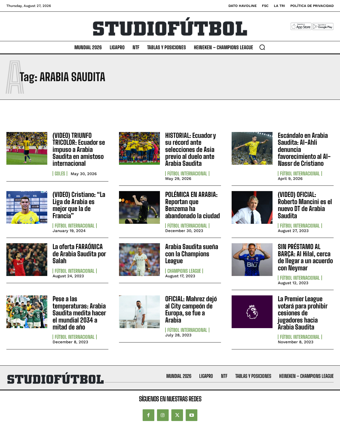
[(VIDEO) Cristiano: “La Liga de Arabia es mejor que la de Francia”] (26, 207)
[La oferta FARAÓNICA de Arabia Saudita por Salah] (26, 259)
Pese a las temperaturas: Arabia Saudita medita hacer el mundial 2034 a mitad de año (79, 313)
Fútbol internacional (187, 173)
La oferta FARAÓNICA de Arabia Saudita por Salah (79, 254)
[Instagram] (163, 415)
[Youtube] (191, 415)
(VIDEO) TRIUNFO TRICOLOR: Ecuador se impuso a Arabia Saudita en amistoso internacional (79, 149)
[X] (177, 415)
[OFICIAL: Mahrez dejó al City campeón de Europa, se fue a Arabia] (139, 311)
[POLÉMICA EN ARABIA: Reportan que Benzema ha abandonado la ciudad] (139, 207)
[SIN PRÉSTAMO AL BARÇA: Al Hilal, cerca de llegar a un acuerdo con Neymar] (252, 259)
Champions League (184, 271)
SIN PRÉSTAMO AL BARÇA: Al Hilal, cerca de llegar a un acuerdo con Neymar (305, 257)
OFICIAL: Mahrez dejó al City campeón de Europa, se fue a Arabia (191, 309)
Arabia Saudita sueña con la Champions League (191, 254)
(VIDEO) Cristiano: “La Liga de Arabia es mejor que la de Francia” (79, 205)
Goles (60, 173)
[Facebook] (148, 415)
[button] (262, 47)
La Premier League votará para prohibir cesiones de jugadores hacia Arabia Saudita (303, 313)
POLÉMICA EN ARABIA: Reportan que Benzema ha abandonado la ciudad (192, 205)
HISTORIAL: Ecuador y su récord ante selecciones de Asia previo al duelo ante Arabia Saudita (190, 149)
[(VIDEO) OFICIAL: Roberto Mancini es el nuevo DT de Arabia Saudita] (252, 207)
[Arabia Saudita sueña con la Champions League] (139, 259)
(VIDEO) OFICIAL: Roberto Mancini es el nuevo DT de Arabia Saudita (305, 205)
